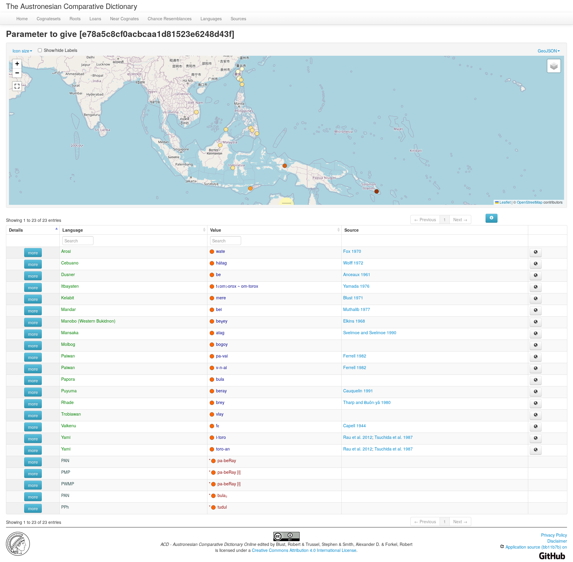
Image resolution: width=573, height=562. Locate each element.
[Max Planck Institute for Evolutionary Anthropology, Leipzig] (18, 543)
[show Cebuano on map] (536, 264)
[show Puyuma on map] (536, 392)
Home (22, 18)
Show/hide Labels (60, 50)
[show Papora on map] (536, 380)
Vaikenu (68, 425)
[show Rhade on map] (536, 403)
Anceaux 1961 (356, 274)
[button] (377, 191)
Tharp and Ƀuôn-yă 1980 (367, 402)
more (33, 253)
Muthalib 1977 (356, 309)
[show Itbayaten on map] (536, 287)
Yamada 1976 (356, 286)
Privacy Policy (554, 535)
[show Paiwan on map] (536, 357)
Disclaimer (557, 541)
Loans (95, 18)
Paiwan (68, 356)
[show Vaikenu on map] (536, 426)
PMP (65, 472)
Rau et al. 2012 (357, 437)
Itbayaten (70, 286)
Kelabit (67, 298)
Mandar (68, 309)
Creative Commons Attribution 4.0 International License (304, 550)
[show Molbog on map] (536, 345)
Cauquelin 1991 (358, 391)
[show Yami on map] (536, 438)
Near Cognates (124, 18)
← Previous (425, 219)
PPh (65, 507)
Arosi (66, 251)
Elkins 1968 (354, 321)
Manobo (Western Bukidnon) (88, 321)
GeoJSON (547, 51)
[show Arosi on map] (536, 252)
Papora (68, 379)
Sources (238, 18)
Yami (65, 437)
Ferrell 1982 (354, 356)
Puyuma (69, 391)
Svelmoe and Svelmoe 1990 (369, 332)
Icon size (21, 51)
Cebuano (69, 263)
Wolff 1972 (353, 263)
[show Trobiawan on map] (536, 415)
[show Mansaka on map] (536, 333)
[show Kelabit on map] (536, 299)
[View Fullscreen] (17, 86)
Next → (460, 219)
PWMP (67, 484)
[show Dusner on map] (536, 275)
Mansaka (69, 332)
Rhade (67, 402)
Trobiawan (71, 414)
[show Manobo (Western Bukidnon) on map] (536, 322)
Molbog (68, 344)
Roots (75, 18)
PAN (65, 460)
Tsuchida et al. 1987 (394, 437)
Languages (211, 18)
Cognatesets (49, 18)
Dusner (68, 274)
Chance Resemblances (170, 18)
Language (72, 230)
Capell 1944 (354, 425)
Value (215, 230)
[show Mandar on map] (536, 310)
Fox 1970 (352, 251)
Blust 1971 (353, 298)
